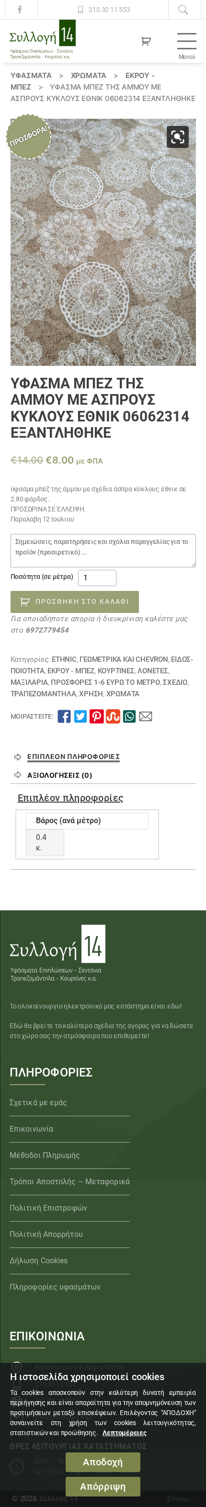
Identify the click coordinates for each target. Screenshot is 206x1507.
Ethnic (64, 659)
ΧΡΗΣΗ (91, 694)
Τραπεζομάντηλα (43, 694)
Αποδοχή (103, 1462)
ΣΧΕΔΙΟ (175, 682)
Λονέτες (152, 671)
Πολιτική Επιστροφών (48, 1207)
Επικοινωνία (31, 1128)
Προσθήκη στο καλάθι (82, 601)
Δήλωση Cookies (39, 1260)
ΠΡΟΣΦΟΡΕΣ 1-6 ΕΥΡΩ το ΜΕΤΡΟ (105, 682)
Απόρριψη (103, 1486)
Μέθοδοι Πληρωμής (45, 1155)
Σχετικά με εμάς (39, 1102)
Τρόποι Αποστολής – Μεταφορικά (70, 1181)
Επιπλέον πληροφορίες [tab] (73, 756)
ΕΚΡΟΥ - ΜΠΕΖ (70, 671)
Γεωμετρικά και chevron (124, 659)
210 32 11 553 (109, 9)
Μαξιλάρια (29, 682)
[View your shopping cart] (146, 41)
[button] (178, 137)
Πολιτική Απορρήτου (46, 1234)
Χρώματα (89, 75)
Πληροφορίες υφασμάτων (55, 1287)
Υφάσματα (31, 75)
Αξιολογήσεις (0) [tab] (59, 775)
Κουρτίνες (116, 671)
